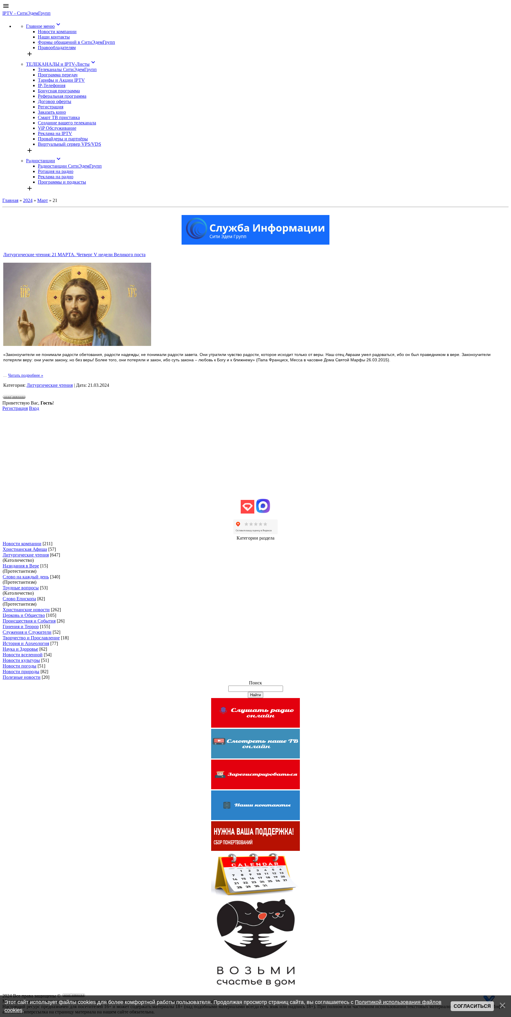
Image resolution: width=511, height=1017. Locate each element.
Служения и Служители (27, 632)
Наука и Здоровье (20, 649)
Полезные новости (22, 677)
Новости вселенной (23, 654)
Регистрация (15, 408)
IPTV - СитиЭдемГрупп (26, 13)
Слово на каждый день (26, 576)
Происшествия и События (29, 620)
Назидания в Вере (21, 565)
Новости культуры (21, 660)
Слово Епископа (19, 598)
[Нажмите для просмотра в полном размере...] (77, 344)
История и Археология (26, 643)
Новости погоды (19, 665)
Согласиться (472, 1006)
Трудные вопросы (21, 587)
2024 (28, 200)
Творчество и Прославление (31, 637)
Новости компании (22, 543)
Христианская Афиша (25, 549)
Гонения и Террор (21, 626)
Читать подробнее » (25, 375)
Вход (34, 408)
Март (42, 200)
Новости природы (21, 671)
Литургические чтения (50, 385)
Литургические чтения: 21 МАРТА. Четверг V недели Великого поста (74, 254)
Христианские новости (26, 609)
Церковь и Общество (24, 615)
